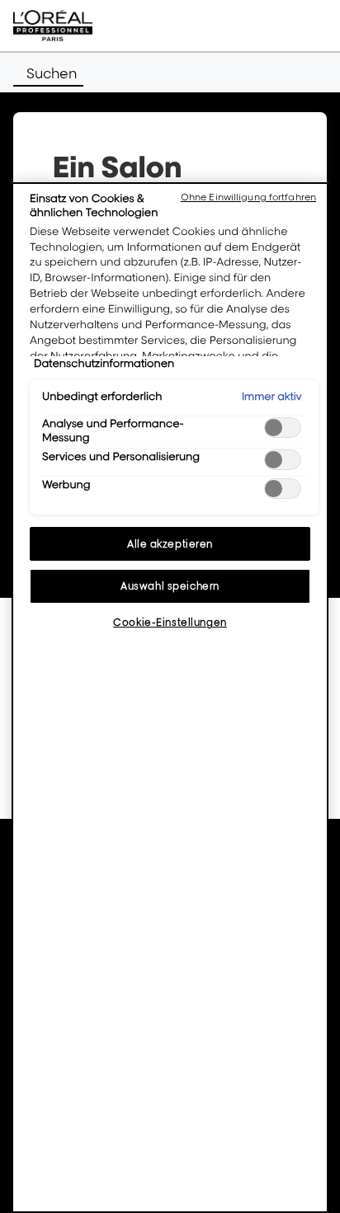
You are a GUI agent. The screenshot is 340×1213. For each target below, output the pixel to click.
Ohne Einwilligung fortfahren (248, 197)
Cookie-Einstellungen (169, 622)
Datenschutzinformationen (104, 363)
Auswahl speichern (170, 586)
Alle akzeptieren (170, 544)
